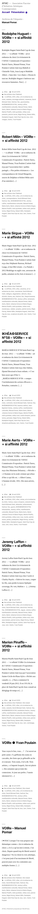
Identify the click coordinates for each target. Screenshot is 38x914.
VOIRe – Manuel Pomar (14, 830)
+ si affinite (7, 97)
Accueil (6, 12)
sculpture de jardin (17, 314)
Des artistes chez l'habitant (13, 94)
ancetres (23, 289)
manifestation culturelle (9, 107)
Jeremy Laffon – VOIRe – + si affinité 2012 (17, 546)
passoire (5, 114)
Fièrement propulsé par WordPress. (18, 909)
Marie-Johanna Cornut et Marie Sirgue (18, 109)
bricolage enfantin (18, 99)
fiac (18, 102)
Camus (10, 502)
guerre (13, 507)
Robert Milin (31, 114)
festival (14, 102)
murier (26, 517)
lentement (31, 299)
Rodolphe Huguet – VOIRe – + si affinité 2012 (17, 38)
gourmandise (25, 102)
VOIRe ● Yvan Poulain (19, 743)
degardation (17, 294)
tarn (31, 117)
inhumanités (6, 509)
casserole (28, 99)
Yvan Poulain (17, 119)
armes (22, 499)
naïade (13, 309)
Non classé (26, 703)
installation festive (23, 710)
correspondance (11, 198)
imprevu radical (22, 405)
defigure (9, 294)
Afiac (6, 92)
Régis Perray (22, 114)
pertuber (9, 418)
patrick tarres (12, 114)
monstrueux (6, 309)
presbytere (15, 519)
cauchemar (18, 291)
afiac (18, 97)
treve (11, 524)
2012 (13, 97)
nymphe (18, 309)
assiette (8, 99)
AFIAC (5, 3)
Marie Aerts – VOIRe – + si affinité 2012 (18, 442)
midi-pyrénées (17, 112)
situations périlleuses (9, 423)
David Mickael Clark (24, 198)
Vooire (10, 119)
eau (14, 296)
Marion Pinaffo (6, 112)
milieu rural (26, 112)
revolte (31, 519)
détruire (24, 294)
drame (10, 296)
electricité (23, 607)
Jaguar (23, 610)
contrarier (9, 403)
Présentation (17, 12)
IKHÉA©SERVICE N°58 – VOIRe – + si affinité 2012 (16, 338)
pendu (9, 519)
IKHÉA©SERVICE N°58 (9, 104)
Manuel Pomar (22, 107)
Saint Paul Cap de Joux (21, 117)
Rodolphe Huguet (7, 117)
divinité (4, 296)
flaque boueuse (30, 296)
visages (4, 119)
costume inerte (30, 502)
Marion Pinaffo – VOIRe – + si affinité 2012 (17, 646)
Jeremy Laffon (22, 104)
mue (21, 517)
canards (9, 708)
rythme (20, 622)
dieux (29, 294)
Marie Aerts (6, 206)
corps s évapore (19, 502)
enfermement (27, 504)
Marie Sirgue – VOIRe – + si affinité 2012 (18, 235)
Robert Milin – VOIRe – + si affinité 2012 (18, 139)
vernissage (30, 723)
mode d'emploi (25, 415)
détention (19, 504)
